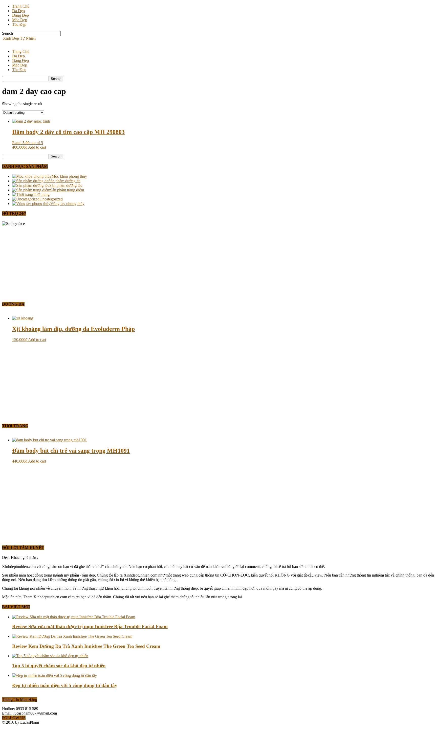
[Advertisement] (153, 261)
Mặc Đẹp (19, 20)
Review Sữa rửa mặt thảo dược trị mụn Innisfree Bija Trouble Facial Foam (90, 626)
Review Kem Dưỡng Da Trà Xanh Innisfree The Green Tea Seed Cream (86, 646)
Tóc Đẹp (19, 24)
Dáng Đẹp (20, 15)
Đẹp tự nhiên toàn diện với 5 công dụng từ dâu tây (64, 685)
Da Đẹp (18, 11)
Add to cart (37, 147)
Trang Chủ (20, 6)
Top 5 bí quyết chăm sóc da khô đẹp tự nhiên (59, 665)
